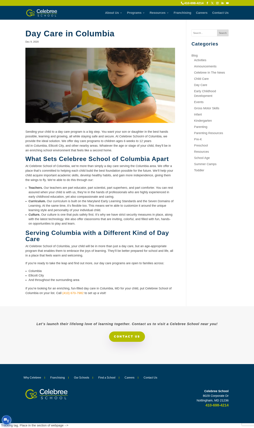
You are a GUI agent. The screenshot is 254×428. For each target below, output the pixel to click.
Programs (134, 13)
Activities (200, 60)
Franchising (182, 13)
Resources (158, 13)
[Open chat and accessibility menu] (6, 420)
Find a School (106, 377)
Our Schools (81, 377)
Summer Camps (205, 164)
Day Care (200, 85)
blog (194, 55)
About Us (112, 13)
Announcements (205, 66)
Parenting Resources (208, 133)
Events (199, 102)
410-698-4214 (194, 3)
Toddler (199, 170)
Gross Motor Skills (206, 108)
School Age (202, 158)
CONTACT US (127, 336)
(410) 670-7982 (73, 293)
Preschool (201, 145)
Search (223, 33)
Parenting (200, 127)
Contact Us (220, 13)
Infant (198, 114)
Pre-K (198, 139)
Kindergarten (203, 120)
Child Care (201, 78)
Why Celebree (32, 377)
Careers (202, 13)
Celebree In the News (209, 72)
